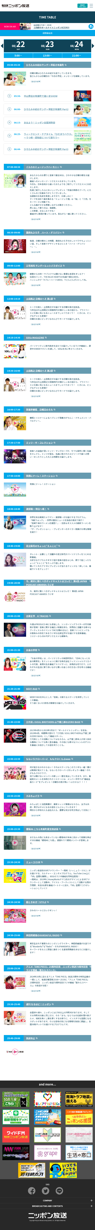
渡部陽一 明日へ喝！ (36, 508)
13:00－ (47, 55)
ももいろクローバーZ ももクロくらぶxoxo (48, 758)
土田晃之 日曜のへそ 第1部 (39, 298)
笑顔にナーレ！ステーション (40, 475)
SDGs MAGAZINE (35, 337)
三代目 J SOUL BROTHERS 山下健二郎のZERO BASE (53, 721)
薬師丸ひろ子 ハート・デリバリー (44, 232)
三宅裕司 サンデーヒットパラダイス (44, 265)
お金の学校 (31, 650)
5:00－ (18, 55)
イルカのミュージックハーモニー (42, 167)
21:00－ (76, 55)
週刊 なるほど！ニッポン (38, 1004)
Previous (2, 45)
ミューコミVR (33, 862)
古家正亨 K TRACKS (37, 616)
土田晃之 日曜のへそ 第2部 (39, 370)
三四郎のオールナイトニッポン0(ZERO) (51, 27)
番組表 (82, 6)
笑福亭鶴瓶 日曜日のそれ (39, 409)
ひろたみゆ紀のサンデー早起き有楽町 (45, 64)
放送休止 (30, 1038)
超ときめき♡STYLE (36, 902)
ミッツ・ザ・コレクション (39, 442)
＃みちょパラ (32, 795)
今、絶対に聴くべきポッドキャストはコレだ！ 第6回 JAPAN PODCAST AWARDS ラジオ (56, 582)
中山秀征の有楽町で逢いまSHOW (40, 96)
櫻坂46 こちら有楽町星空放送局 (42, 829)
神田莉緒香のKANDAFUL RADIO (42, 935)
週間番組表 (47, 33)
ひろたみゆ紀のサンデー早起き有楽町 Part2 (46, 109)
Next (93, 45)
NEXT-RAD (31, 688)
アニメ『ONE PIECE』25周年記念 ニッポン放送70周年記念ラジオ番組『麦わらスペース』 (57, 968)
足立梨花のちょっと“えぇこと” (42, 545)
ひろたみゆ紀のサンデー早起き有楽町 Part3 (46, 149)
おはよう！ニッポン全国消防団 (39, 122)
